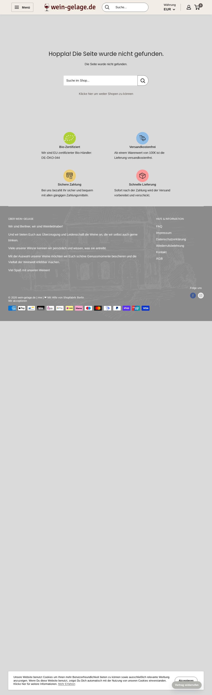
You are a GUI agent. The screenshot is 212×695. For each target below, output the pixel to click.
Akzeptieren (186, 680)
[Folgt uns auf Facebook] (193, 295)
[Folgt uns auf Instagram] (201, 295)
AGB (159, 258)
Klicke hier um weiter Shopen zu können (106, 93)
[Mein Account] (189, 7)
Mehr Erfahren (66, 683)
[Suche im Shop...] (142, 80)
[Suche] (107, 7)
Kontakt (161, 252)
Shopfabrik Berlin (73, 297)
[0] (197, 7)
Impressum (164, 233)
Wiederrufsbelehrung (170, 245)
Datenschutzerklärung (171, 239)
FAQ (159, 226)
